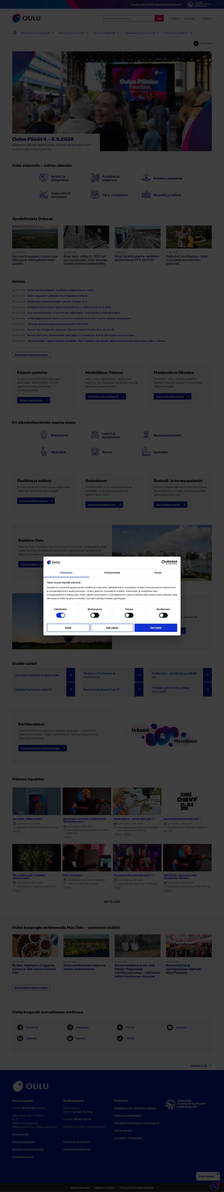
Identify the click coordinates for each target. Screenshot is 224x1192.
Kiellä (68, 627)
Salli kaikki (156, 627)
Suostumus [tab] (66, 572)
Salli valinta (112, 627)
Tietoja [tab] (157, 572)
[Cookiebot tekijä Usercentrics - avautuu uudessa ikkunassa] (164, 562)
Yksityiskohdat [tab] (112, 572)
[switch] (95, 615)
